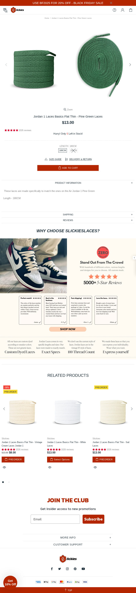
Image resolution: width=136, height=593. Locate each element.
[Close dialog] (101, 251)
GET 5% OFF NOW (68, 336)
